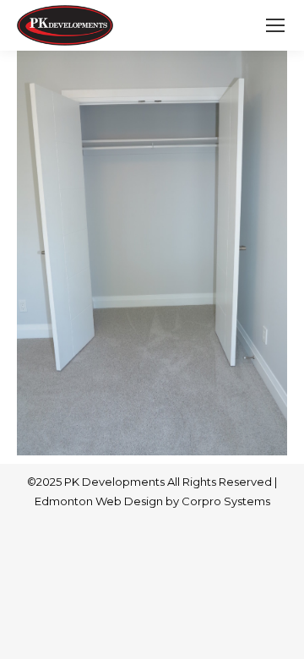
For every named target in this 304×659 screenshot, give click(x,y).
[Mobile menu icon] (275, 25)
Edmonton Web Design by (108, 501)
